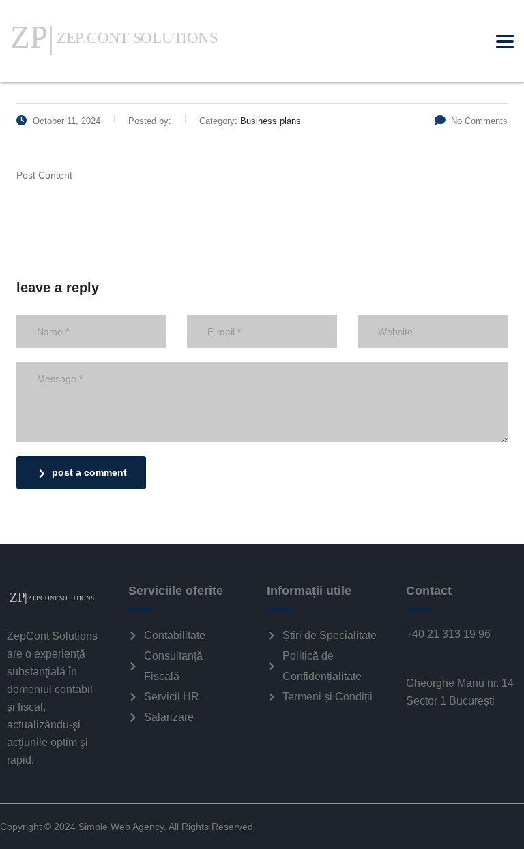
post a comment (89, 472)
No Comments (479, 121)
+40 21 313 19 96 (448, 634)
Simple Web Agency (121, 826)
